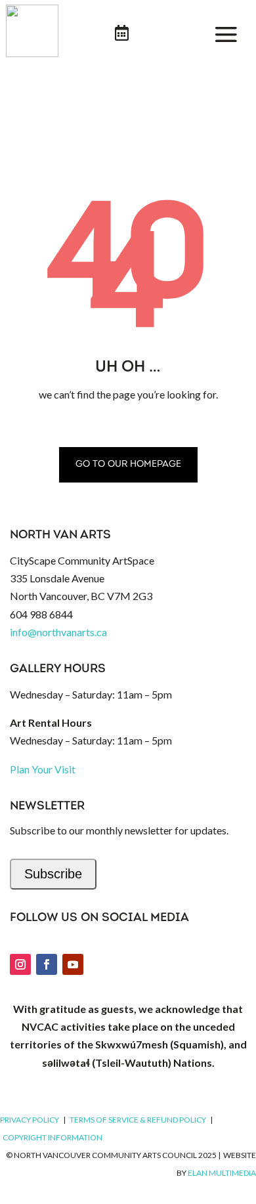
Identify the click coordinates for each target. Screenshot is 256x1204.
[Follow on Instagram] (20, 964)
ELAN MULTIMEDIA (222, 1173)
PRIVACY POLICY (29, 1120)
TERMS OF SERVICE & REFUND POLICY (138, 1120)
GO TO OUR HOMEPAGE (128, 464)
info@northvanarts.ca (58, 632)
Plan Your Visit (42, 769)
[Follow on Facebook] (46, 964)
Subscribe (53, 874)
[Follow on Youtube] (72, 964)
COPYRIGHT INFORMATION (52, 1137)
